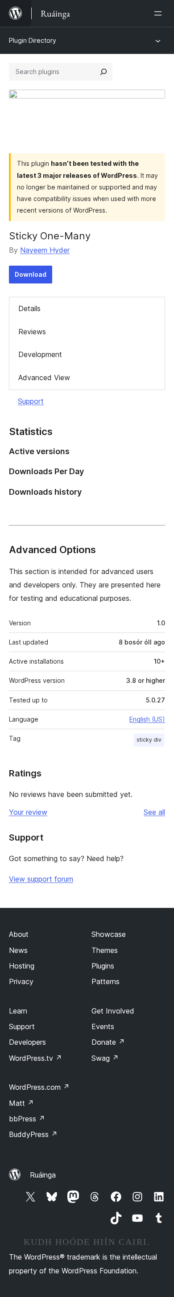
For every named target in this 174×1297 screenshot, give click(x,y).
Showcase (108, 934)
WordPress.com (39, 1087)
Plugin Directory (32, 40)
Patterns (105, 981)
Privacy (21, 981)
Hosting (21, 965)
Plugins (102, 965)
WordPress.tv (35, 1058)
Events (102, 1026)
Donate (108, 1042)
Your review (28, 812)
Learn (18, 1010)
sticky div (149, 739)
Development (40, 354)
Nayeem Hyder (45, 250)
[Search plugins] (103, 72)
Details (29, 308)
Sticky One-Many (50, 236)
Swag (105, 1058)
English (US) (147, 719)
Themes (104, 950)
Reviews (32, 331)
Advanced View (44, 377)
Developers (27, 1042)
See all (154, 812)
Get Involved (112, 1010)
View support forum (41, 878)
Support (31, 401)
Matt (21, 1103)
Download (30, 274)
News (18, 950)
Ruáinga (43, 1174)
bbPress (27, 1118)
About (19, 934)
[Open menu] (159, 13)
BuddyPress (33, 1134)
